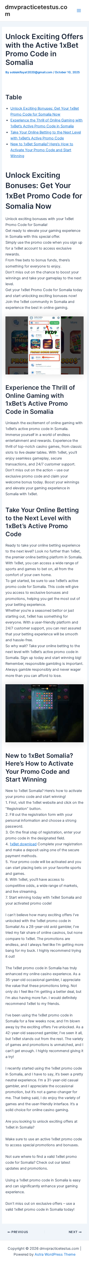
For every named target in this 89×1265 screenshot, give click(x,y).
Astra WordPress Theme (55, 1254)
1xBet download (23, 844)
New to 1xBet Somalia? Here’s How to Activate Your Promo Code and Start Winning (41, 150)
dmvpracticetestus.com (36, 10)
